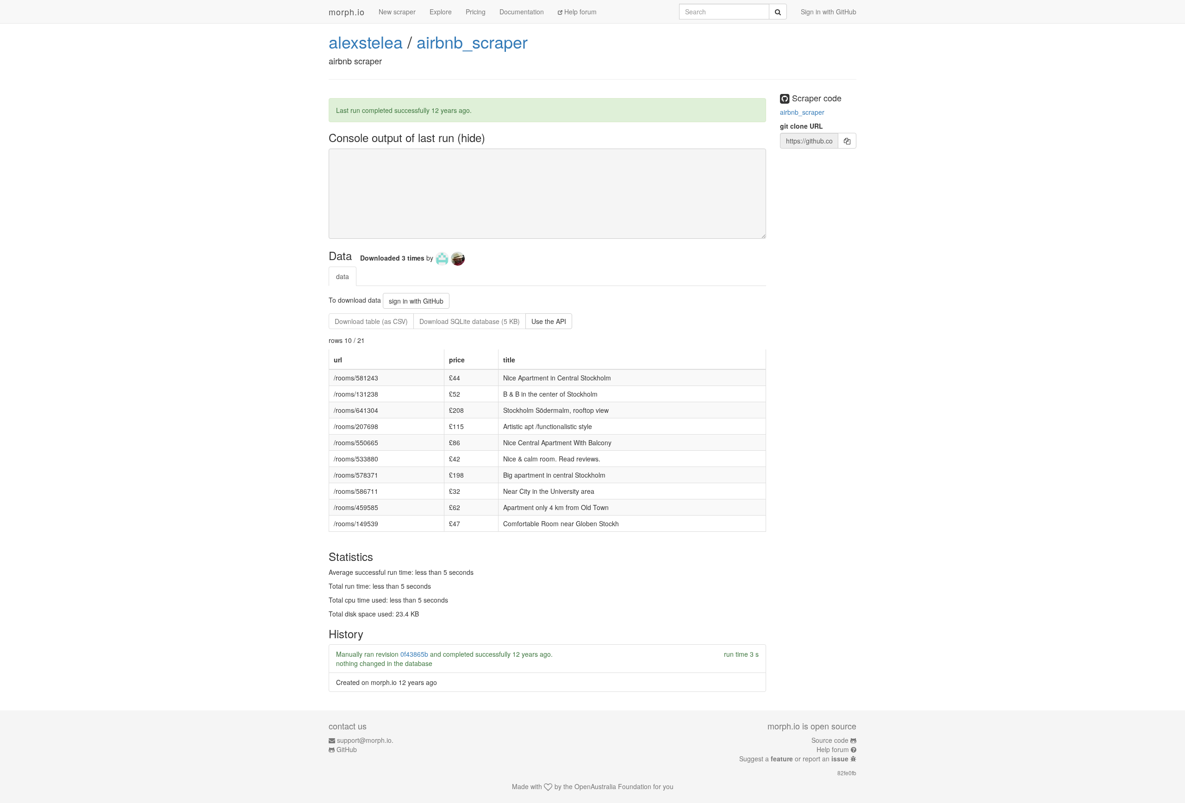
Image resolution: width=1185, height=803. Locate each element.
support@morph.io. (365, 740)
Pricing (476, 11)
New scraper (397, 11)
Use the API (548, 321)
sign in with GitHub (416, 300)
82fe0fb (846, 773)
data (342, 276)
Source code (829, 740)
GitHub (347, 749)
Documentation (521, 11)
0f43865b (414, 654)
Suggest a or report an (793, 758)
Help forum (579, 11)
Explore (441, 11)
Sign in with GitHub (828, 11)
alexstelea (366, 41)
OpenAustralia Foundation (612, 786)
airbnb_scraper (472, 41)
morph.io (347, 12)
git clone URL (801, 126)
